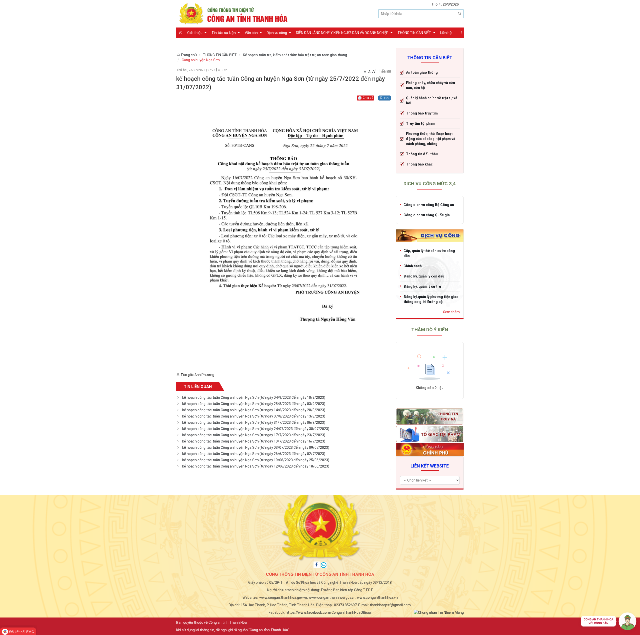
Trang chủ (188, 55)
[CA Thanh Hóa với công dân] (609, 622)
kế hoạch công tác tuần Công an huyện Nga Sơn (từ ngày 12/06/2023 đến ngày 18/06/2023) (255, 466)
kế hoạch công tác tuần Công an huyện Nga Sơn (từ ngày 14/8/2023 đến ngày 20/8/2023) (253, 410)
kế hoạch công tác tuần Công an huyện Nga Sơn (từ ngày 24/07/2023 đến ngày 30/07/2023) (255, 429)
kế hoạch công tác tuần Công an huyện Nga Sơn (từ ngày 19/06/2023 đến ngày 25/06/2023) (255, 460)
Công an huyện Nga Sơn (201, 60)
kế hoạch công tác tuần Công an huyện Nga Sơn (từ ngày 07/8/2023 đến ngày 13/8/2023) (253, 416)
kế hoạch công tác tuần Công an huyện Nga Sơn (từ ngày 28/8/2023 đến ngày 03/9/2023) (253, 404)
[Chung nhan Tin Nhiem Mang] (439, 612)
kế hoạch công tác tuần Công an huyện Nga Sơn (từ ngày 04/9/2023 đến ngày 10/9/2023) (253, 398)
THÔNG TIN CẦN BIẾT (220, 55)
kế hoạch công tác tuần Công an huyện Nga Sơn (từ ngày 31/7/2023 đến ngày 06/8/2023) (253, 422)
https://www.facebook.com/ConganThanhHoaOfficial (329, 612)
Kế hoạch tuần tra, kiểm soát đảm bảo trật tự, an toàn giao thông (295, 55)
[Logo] (235, 13)
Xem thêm (451, 312)
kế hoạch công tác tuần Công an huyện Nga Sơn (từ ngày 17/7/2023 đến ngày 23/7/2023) (253, 435)
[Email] (388, 71)
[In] (383, 71)
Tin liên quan (198, 386)
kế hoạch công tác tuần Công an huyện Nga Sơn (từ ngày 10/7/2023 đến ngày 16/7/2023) (253, 441)
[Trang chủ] (180, 33)
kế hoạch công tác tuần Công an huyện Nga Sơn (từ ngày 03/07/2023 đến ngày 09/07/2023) (255, 448)
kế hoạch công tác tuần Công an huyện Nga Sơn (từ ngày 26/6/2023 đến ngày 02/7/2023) (253, 454)
